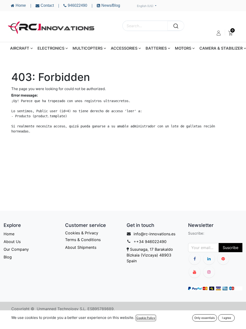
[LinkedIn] (209, 258)
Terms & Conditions (83, 239)
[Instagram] (209, 272)
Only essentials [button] (204, 318)
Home (9, 233)
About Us (12, 241)
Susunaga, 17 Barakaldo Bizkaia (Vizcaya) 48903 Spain (150, 255)
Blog (8, 257)
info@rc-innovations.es (154, 233)
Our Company (16, 249)
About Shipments (80, 247)
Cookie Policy (145, 318)
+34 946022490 (151, 241)
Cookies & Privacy (81, 232)
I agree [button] (226, 318)
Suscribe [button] (230, 247)
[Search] (175, 26)
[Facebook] (194, 258)
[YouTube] (223, 258)
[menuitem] (230, 33)
